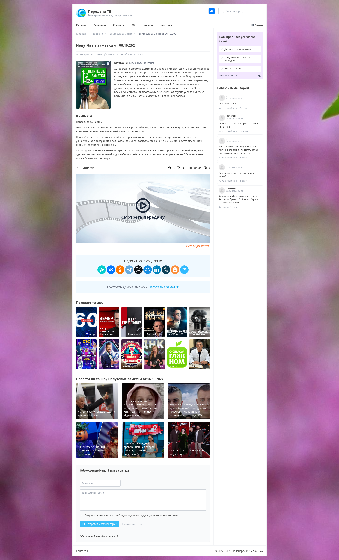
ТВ (133, 25)
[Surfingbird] (184, 269)
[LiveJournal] (166, 269)
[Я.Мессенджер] (101, 269)
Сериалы (118, 25)
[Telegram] (129, 269)
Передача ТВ (99, 11)
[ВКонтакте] (111, 269)
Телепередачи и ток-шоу (248, 551)
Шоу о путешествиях (141, 62)
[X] (138, 269)
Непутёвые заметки (120, 33)
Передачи (99, 25)
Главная (81, 25)
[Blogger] (175, 269)
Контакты (166, 25)
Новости (147, 25)
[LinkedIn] (157, 269)
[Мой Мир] (147, 269)
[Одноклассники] (120, 269)
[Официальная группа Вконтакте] (211, 13)
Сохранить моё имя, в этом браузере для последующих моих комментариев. (131, 515)
